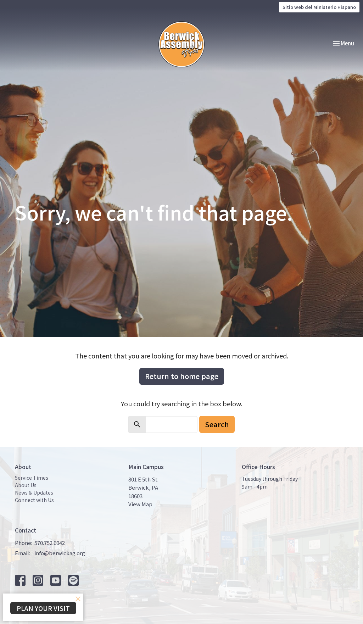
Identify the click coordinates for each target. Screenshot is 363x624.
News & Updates (34, 492)
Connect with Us (34, 499)
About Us (26, 485)
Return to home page (181, 376)
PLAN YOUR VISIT (43, 608)
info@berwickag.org (59, 553)
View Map (140, 504)
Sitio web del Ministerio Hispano (319, 7)
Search (217, 424)
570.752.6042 (49, 542)
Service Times (31, 477)
